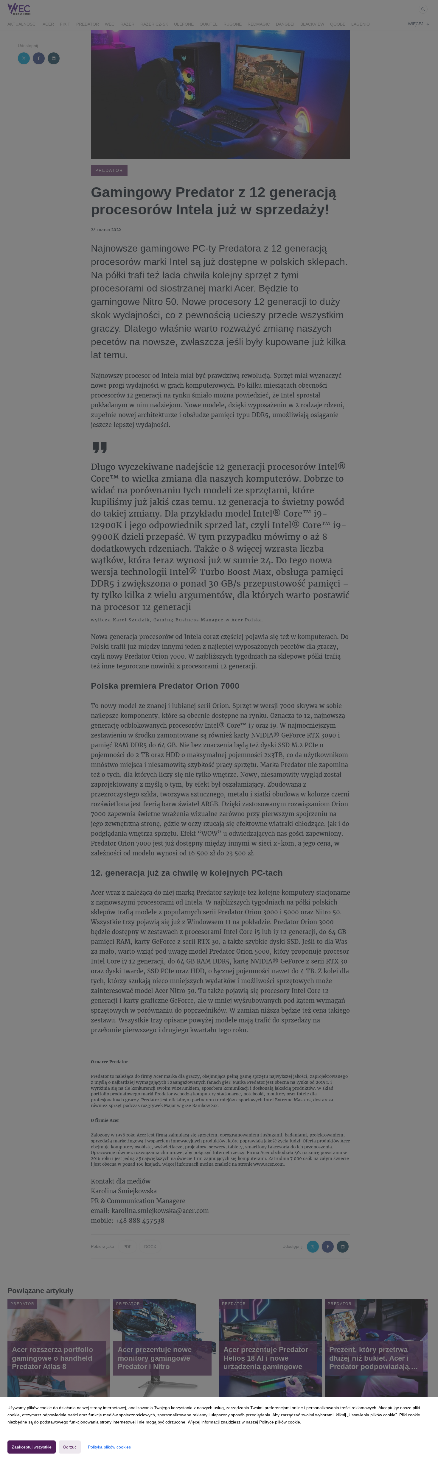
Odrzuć (70, 1447)
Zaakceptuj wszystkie (32, 1447)
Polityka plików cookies (109, 1447)
